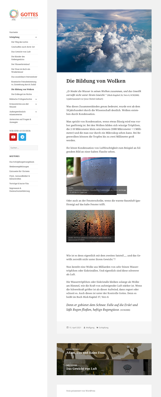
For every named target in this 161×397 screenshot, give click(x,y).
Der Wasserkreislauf (20, 64)
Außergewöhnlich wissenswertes (17, 113)
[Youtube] (13, 137)
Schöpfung (14, 37)
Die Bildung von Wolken (22, 89)
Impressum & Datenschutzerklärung (19, 189)
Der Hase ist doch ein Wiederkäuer (20, 70)
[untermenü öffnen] (36, 37)
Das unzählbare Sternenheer (24, 76)
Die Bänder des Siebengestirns (18, 58)
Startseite (13, 32)
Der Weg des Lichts (19, 42)
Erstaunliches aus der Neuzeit (19, 105)
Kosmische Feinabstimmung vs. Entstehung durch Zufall (23, 83)
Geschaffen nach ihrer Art (23, 47)
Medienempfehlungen (19, 166)
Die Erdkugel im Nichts (21, 94)
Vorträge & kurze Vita (19, 183)
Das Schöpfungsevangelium (21, 162)
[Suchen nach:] (23, 147)
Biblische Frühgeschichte (20, 99)
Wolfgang (90, 327)
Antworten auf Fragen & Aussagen (20, 120)
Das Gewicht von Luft (21, 51)
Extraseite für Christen (19, 171)
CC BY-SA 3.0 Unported (78, 192)
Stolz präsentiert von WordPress (80, 390)
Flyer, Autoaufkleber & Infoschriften (19, 177)
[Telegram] (22, 137)
